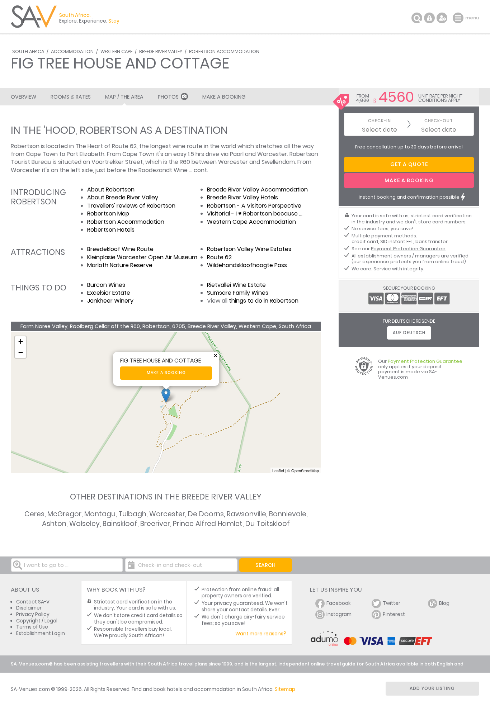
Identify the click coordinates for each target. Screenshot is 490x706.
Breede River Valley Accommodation (257, 189)
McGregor (64, 514)
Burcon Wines (106, 285)
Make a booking (166, 372)
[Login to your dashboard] (429, 18)
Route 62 (219, 257)
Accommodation (72, 51)
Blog (444, 603)
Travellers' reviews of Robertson (131, 206)
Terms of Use (32, 627)
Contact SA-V (33, 601)
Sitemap (285, 689)
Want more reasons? (260, 633)
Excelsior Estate (108, 293)
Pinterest (394, 614)
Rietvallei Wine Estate (236, 285)
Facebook (338, 603)
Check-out (438, 121)
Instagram (339, 614)
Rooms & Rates (71, 96)
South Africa (28, 51)
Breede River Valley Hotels (242, 197)
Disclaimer (29, 608)
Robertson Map (108, 213)
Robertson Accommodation (224, 51)
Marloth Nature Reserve (119, 265)
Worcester (167, 514)
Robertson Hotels (111, 230)
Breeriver (155, 524)
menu (459, 18)
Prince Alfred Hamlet (207, 524)
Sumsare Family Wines (237, 293)
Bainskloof (120, 524)
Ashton (54, 524)
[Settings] (442, 18)
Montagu (100, 514)
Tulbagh (132, 514)
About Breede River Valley (122, 197)
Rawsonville (246, 514)
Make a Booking (223, 96)
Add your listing (432, 688)
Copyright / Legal (36, 620)
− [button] (20, 352)
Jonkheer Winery (110, 301)
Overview (23, 96)
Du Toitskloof (267, 524)
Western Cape (116, 51)
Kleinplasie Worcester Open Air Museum (142, 257)
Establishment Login (40, 633)
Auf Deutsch (409, 333)
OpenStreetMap (305, 470)
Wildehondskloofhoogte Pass (247, 265)
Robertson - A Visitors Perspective (254, 206)
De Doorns (206, 514)
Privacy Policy (33, 614)
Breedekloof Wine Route (120, 249)
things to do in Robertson (263, 301)
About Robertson (111, 189)
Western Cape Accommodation (251, 222)
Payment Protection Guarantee (408, 249)
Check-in (379, 121)
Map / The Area (124, 96)
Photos (168, 96)
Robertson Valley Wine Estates (249, 249)
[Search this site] (416, 18)
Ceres (34, 514)
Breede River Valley (160, 51)
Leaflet (278, 470)
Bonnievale (287, 514)
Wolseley (84, 524)
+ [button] (20, 341)
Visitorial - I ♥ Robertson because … (254, 213)
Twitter (391, 603)
